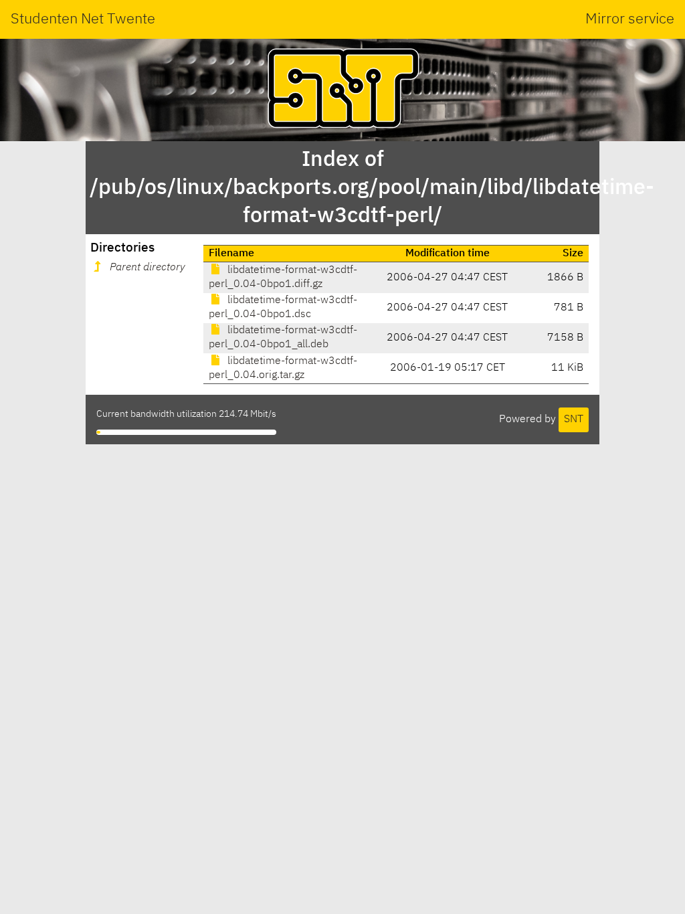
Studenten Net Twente (83, 19)
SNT (573, 419)
